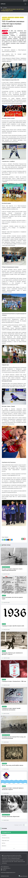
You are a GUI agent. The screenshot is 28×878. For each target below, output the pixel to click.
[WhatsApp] (4, 540)
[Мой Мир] (12, 540)
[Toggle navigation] (25, 4)
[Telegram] (2, 540)
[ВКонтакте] (6, 540)
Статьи (5, 7)
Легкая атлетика (5, 837)
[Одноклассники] (10, 540)
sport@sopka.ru (5, 866)
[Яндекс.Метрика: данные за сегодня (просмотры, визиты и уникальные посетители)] (23, 876)
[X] (8, 540)
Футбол (3, 843)
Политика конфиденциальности (8, 872)
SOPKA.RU (3, 3)
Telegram (4, 869)
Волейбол (4, 835)
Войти (25, 0)
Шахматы (4, 845)
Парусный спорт (5, 840)
